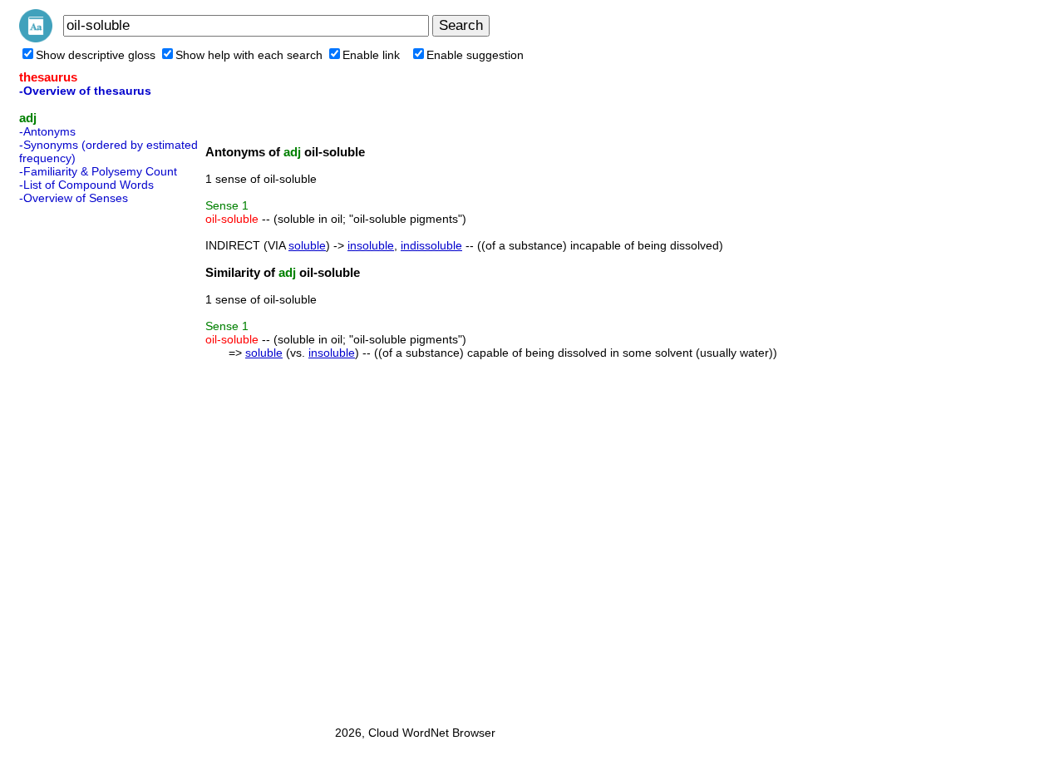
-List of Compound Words (86, 184)
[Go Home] (35, 38)
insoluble (370, 245)
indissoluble (431, 245)
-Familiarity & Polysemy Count (98, 171)
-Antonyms (47, 131)
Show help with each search (249, 55)
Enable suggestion (475, 55)
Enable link (371, 55)
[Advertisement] (85, 459)
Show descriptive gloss (95, 55)
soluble (307, 245)
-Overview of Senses (73, 198)
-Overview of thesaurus (85, 90)
